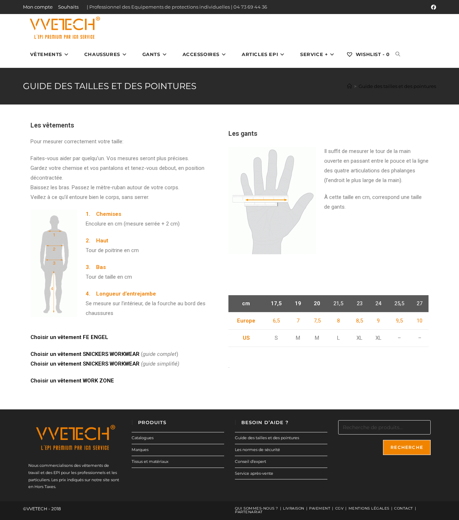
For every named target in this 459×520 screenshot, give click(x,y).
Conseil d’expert (250, 461)
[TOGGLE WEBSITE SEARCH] (398, 54)
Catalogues (142, 437)
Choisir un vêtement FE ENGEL (69, 337)
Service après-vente (254, 473)
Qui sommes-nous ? (256, 508)
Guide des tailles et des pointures (397, 86)
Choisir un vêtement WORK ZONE (72, 380)
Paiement (319, 508)
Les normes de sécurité (257, 449)
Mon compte (38, 7)
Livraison (293, 508)
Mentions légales (369, 508)
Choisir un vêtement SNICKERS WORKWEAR (84, 354)
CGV (339, 508)
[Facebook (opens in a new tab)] (432, 7)
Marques (140, 449)
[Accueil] (349, 86)
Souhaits (68, 7)
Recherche (407, 447)
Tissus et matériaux (150, 461)
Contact (403, 508)
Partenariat (249, 512)
